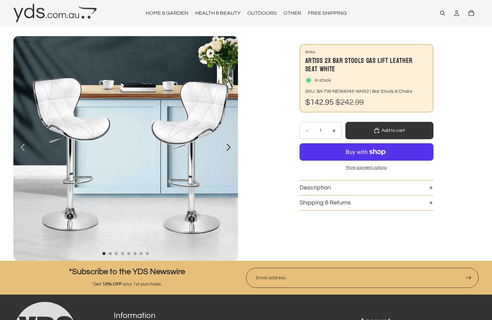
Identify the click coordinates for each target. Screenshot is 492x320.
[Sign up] (469, 278)
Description (315, 187)
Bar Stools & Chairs (392, 91)
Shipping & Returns (325, 202)
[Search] (442, 13)
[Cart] (471, 13)
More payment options (366, 167)
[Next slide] (230, 148)
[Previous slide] (20, 148)
